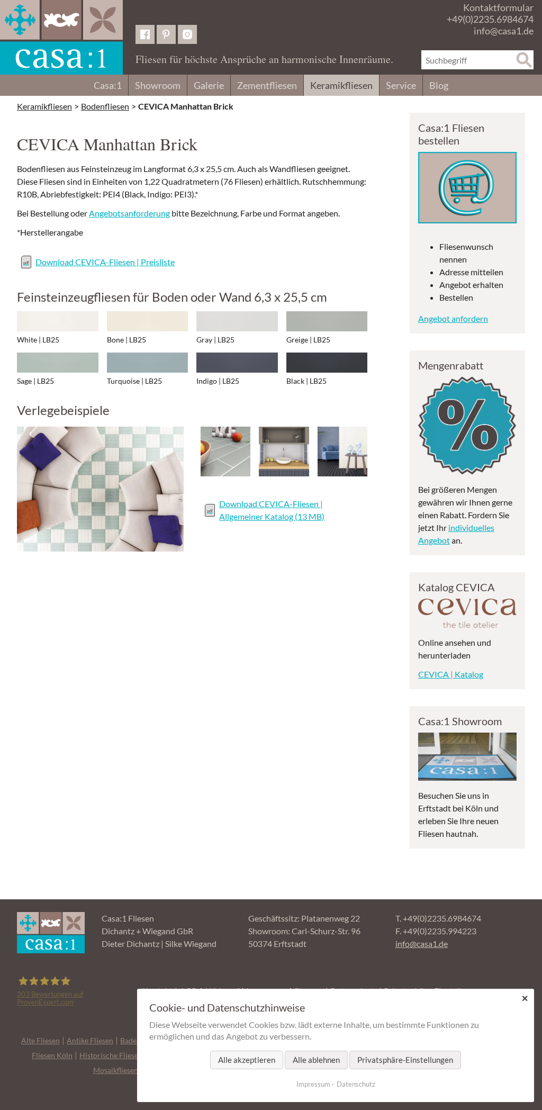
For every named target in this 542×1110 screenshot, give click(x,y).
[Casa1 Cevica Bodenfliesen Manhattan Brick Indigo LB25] (237, 363)
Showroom (157, 85)
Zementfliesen (267, 85)
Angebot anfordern (453, 318)
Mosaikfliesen (115, 1070)
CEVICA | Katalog (450, 674)
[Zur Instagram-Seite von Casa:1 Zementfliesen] (187, 34)
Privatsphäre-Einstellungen (405, 1059)
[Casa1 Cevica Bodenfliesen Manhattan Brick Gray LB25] (237, 321)
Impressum (313, 1084)
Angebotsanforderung (129, 213)
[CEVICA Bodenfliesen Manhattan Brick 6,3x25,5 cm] (100, 489)
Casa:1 (108, 85)
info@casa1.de (504, 31)
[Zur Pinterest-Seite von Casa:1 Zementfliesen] (166, 34)
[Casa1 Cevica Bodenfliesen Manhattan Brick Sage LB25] (57, 363)
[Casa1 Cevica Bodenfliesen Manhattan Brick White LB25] (57, 321)
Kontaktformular (498, 7)
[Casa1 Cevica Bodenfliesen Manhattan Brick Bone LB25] (147, 321)
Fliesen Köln (52, 1055)
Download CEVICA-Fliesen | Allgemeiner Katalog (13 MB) (271, 510)
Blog (438, 85)
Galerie (209, 85)
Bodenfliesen (105, 106)
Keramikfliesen (341, 85)
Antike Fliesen (90, 1040)
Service (401, 85)
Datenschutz (356, 1084)
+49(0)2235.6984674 (490, 19)
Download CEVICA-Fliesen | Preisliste (105, 262)
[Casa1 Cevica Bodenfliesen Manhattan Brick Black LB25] (327, 363)
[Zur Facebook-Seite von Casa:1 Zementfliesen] (145, 34)
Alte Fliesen (40, 1040)
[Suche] (524, 59)
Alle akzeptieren (246, 1059)
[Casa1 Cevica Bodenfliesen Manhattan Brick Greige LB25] (327, 321)
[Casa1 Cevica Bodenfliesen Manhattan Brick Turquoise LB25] (147, 363)
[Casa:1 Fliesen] (61, 37)
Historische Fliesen (110, 1055)
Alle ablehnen (316, 1059)
